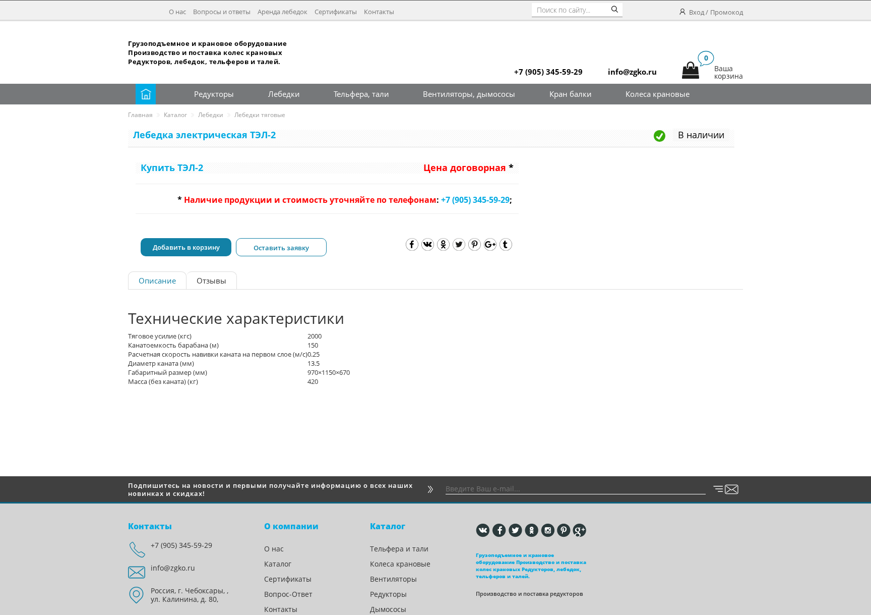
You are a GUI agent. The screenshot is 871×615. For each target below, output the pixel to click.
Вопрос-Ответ (288, 594)
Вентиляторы (393, 579)
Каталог (175, 114)
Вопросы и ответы (222, 11)
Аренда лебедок (282, 11)
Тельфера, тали (361, 94)
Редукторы (214, 94)
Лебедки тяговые (259, 114)
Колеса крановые (658, 94)
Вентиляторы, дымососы (469, 94)
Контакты (379, 11)
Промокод (726, 12)
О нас (177, 11)
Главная (140, 114)
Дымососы (388, 609)
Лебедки (284, 94)
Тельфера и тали (399, 548)
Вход (697, 12)
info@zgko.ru (173, 568)
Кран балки (570, 94)
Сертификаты (336, 11)
